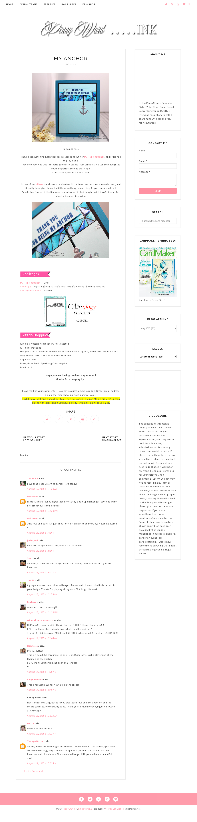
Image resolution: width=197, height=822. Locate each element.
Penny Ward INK (70, 809)
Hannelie (32, 645)
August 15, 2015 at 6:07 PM (41, 572)
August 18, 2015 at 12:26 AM (42, 715)
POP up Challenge (94, 156)
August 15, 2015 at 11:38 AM (42, 488)
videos (39, 184)
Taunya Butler (35, 741)
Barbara (32, 602)
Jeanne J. (33, 478)
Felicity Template (86, 809)
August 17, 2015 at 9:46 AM (41, 689)
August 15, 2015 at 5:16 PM (41, 550)
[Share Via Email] (83, 419)
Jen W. (31, 580)
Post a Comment (33, 770)
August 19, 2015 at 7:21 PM (41, 763)
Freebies (49, 4)
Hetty (30, 723)
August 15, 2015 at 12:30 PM (42, 510)
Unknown (32, 496)
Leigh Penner (35, 679)
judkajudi (32, 540)
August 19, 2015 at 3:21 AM (41, 733)
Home (9, 4)
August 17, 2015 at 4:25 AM (41, 671)
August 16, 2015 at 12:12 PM (42, 612)
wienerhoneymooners (40, 619)
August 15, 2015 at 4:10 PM (41, 532)
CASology (25, 286)
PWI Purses (68, 4)
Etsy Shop (88, 4)
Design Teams (28, 4)
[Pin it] (71, 419)
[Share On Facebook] (59, 419)
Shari (30, 558)
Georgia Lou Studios (114, 809)
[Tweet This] (47, 419)
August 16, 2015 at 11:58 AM (42, 594)
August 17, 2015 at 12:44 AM (42, 638)
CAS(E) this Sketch (30, 290)
